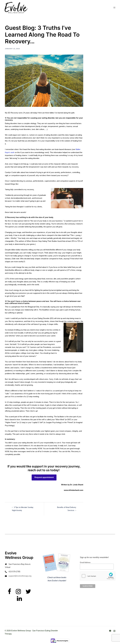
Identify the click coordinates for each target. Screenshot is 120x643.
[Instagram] (18, 593)
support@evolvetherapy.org (20, 576)
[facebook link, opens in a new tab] (110, 631)
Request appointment (44, 477)
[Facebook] (9, 593)
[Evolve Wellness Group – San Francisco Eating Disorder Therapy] (16, 7)
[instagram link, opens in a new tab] (114, 631)
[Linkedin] (19, 600)
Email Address (85, 562)
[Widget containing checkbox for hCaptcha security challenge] (97, 576)
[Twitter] (28, 593)
